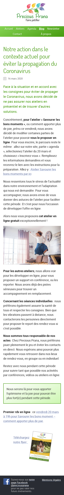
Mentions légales (51, 479)
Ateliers (20, 29)
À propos (46, 34)
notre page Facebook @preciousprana (23, 482)
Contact (17, 34)
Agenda (31, 29)
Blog (41, 29)
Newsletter (53, 29)
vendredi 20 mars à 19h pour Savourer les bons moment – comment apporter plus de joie (31, 416)
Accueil (9, 29)
